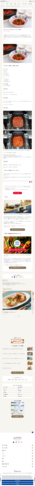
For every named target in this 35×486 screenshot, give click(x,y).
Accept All (17, 484)
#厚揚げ (16, 379)
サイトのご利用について (8, 284)
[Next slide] (34, 4)
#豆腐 (19, 379)
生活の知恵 (30, 3)
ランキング (4, 455)
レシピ (4, 3)
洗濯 (11, 3)
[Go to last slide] (1, 4)
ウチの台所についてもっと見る (17, 372)
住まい (19, 3)
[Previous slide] (16, 316)
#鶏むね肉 (9, 379)
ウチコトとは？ (4, 466)
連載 (3, 461)
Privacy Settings (17, 480)
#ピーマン (23, 379)
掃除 (7, 3)
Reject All (17, 482)
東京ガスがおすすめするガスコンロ (17, 229)
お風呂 (15, 3)
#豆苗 (12, 379)
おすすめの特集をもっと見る (17, 416)
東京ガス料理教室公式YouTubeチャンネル (17, 267)
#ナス (26, 379)
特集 (3, 458)
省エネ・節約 (25, 3)
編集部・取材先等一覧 (5, 463)
